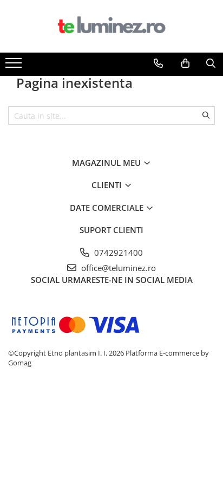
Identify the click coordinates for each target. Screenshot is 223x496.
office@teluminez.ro (117, 267)
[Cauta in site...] (211, 63)
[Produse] (14, 66)
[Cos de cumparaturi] (185, 63)
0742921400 (117, 252)
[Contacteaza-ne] (158, 63)
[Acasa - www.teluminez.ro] (111, 26)
